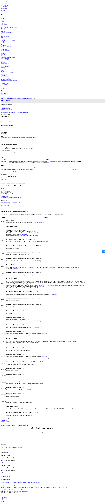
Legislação (3, 67)
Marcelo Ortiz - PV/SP (6, 130)
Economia (3, 31)
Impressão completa (5, 108)
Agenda (2, 42)
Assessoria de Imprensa (6, 78)
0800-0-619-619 (12, 489)
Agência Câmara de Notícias (7, 72)
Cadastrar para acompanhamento (8, 112)
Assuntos (3, 23)
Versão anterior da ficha (22, 112)
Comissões (3, 62)
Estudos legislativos (5, 65)
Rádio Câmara (4, 74)
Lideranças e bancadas (6, 55)
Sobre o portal (4, 497)
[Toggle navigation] (3, 21)
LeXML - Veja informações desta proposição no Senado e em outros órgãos (23, 482)
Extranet (2, 501)
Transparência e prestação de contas (9, 80)
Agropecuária (4, 24)
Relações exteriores (5, 36)
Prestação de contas (5, 83)
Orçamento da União (5, 66)
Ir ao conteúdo (4, 1)
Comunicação (4, 71)
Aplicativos (3, 499)
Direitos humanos (5, 29)
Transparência (4, 82)
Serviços (2, 44)
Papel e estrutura (4, 49)
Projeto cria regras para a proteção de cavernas (11, 447)
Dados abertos (4, 84)
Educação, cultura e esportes (7, 32)
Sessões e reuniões (5, 63)
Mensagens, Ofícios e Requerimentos (9, 202)
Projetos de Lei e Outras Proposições (24, 98)
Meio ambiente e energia (6, 33)
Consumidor (3, 28)
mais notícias (3, 449)
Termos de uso (4, 498)
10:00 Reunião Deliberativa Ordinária (34, 361)
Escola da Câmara (5, 48)
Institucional (3, 41)
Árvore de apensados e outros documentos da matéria (13, 183)
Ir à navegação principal (6, 3)
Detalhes (3, 464)
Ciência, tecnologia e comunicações (9, 27)
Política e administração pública (8, 35)
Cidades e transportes (5, 26)
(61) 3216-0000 (17, 491)
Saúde (2, 37)
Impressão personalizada (6, 109)
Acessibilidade (4, 6)
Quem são (3, 54)
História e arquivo (5, 50)
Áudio (2, 462)
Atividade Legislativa (5, 58)
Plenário (2, 61)
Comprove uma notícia (6, 79)
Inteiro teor (12, 115)
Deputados (3, 53)
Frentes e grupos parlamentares (8, 57)
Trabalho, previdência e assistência (8, 40)
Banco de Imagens (5, 76)
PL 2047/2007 (5, 101)
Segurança (3, 39)
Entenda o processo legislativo (7, 69)
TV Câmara (3, 75)
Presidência (3, 45)
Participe (3, 70)
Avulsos (2, 188)
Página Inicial (3, 98)
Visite (2, 52)
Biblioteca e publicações (6, 46)
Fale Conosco (4, 8)
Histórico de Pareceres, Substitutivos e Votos (11, 197)
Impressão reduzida (5, 107)
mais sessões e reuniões (6, 476)
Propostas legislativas (5, 59)
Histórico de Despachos (6, 193)
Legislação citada (4, 196)
